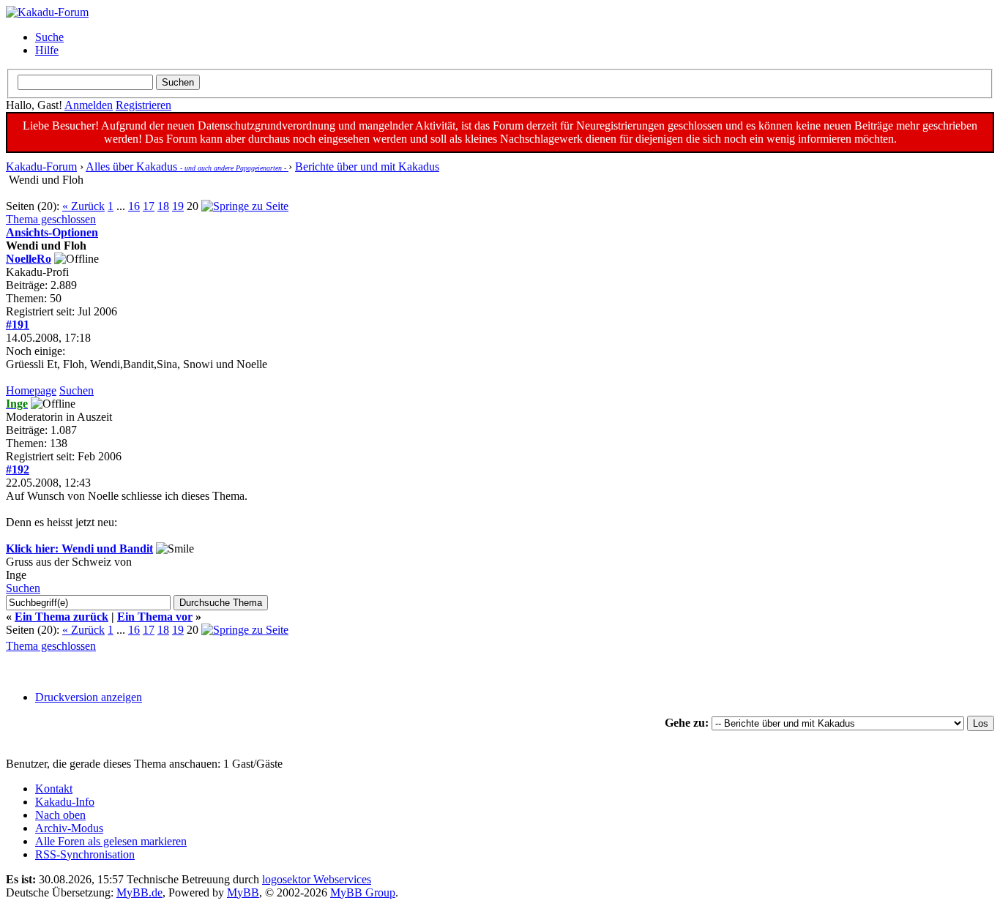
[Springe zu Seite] (244, 206)
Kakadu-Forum (41, 166)
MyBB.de (139, 892)
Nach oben (60, 815)
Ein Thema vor (155, 616)
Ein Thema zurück (61, 616)
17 (148, 206)
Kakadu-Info (64, 801)
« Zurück (83, 206)
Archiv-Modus (69, 828)
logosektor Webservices (316, 879)
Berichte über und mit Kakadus (367, 166)
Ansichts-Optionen (52, 232)
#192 (17, 469)
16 (134, 206)
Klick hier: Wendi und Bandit (79, 548)
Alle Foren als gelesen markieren (111, 841)
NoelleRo (28, 258)
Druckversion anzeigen (88, 697)
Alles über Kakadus (187, 166)
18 (163, 206)
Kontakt (53, 788)
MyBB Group (362, 892)
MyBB (243, 892)
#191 (17, 324)
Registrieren (143, 105)
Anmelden (88, 105)
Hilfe (47, 50)
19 (178, 206)
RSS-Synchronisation (85, 854)
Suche (49, 37)
